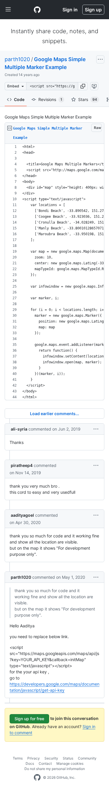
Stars (87, 99)
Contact (45, 763)
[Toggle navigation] (8, 9)
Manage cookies (69, 763)
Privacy (33, 758)
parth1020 (17, 59)
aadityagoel (22, 515)
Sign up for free (29, 718)
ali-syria (19, 428)
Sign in (70, 10)
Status (68, 758)
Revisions (50, 99)
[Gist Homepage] (37, 9)
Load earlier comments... (54, 413)
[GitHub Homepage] (37, 777)
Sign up (93, 10)
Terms (18, 758)
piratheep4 (22, 465)
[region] (54, 272)
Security (51, 758)
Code (19, 99)
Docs (30, 763)
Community (87, 758)
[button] (83, 86)
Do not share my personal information (54, 769)
